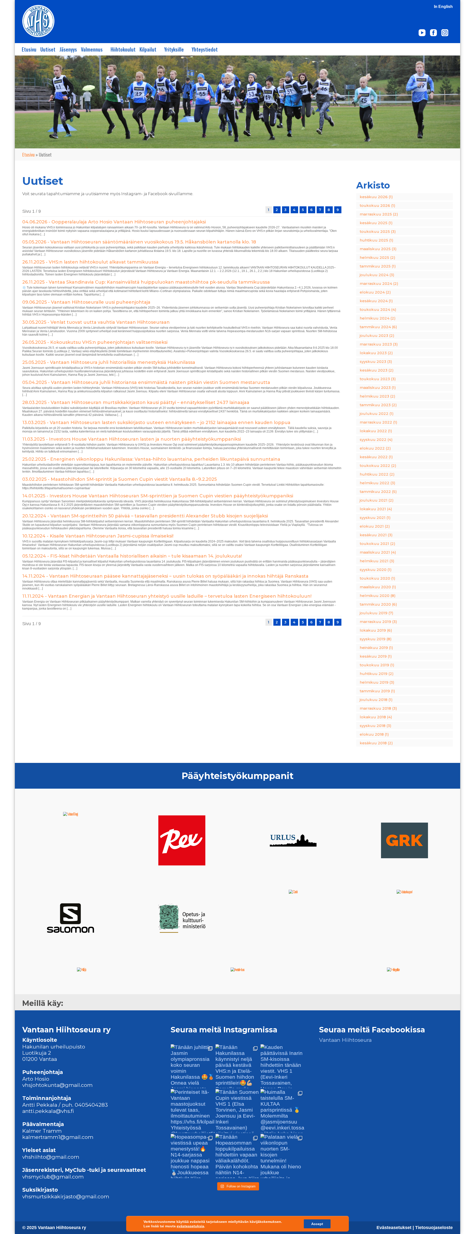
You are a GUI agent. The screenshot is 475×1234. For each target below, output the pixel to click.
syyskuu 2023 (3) (376, 361)
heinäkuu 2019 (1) (376, 647)
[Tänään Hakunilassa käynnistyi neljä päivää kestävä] (237, 1066)
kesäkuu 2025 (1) (376, 222)
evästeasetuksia (190, 1226)
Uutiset (47, 49)
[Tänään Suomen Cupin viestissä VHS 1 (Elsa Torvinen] (237, 1111)
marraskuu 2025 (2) (379, 214)
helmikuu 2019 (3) (377, 682)
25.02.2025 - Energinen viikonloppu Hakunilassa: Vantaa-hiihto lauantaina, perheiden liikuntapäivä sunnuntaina (151, 459)
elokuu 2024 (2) (375, 292)
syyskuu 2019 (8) (376, 639)
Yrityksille (174, 49)
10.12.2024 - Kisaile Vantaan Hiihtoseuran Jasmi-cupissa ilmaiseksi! (97, 536)
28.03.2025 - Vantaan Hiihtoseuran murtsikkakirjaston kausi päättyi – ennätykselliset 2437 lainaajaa (136, 402)
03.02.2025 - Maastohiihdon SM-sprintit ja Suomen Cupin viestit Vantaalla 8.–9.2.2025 (119, 479)
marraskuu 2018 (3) (378, 708)
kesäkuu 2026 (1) (376, 196)
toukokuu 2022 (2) (378, 465)
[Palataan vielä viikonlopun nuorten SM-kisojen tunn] (282, 1156)
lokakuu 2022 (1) (376, 431)
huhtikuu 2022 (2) (377, 474)
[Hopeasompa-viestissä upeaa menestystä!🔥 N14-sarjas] (192, 1156)
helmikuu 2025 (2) (377, 257)
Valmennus (92, 49)
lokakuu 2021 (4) (376, 509)
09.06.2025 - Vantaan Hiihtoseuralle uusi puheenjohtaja (87, 302)
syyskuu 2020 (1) (376, 569)
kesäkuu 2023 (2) (377, 370)
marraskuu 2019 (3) (378, 621)
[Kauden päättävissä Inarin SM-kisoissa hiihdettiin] (282, 1066)
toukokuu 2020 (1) (377, 578)
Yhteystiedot (205, 49)
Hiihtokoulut (123, 49)
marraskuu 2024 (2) (379, 283)
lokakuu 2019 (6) (376, 630)
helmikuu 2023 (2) (377, 396)
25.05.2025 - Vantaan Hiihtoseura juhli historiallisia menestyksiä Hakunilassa (108, 362)
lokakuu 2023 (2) (376, 352)
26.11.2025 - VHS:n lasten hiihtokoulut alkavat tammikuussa (90, 262)
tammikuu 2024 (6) (378, 326)
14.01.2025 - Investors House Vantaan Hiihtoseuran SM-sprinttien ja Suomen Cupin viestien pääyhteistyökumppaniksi (157, 496)
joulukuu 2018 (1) (376, 699)
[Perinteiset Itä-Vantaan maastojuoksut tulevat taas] (192, 1111)
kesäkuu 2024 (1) (376, 300)
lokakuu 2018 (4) (376, 717)
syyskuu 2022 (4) (376, 439)
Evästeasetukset (395, 1227)
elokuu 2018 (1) (374, 734)
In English (443, 6)
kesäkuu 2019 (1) (376, 656)
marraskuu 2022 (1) (378, 422)
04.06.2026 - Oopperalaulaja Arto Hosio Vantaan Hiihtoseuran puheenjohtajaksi (114, 222)
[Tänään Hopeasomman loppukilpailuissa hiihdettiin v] (237, 1156)
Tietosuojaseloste (434, 1227)
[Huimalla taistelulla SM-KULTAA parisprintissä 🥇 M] (282, 1111)
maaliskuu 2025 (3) (378, 248)
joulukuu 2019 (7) (376, 613)
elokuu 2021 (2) (375, 526)
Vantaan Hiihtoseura (345, 1040)
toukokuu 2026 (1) (377, 205)
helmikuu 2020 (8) (378, 595)
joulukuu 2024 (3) (377, 274)
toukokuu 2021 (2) (377, 543)
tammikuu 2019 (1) (377, 691)
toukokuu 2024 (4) (378, 309)
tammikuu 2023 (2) (378, 404)
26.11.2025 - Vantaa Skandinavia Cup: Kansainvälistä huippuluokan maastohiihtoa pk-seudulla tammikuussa (146, 282)
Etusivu (29, 49)
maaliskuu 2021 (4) (378, 552)
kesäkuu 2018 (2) (376, 743)
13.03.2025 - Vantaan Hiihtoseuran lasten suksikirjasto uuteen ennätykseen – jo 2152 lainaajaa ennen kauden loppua (156, 422)
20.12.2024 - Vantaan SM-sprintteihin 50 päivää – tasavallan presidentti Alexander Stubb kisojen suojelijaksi (145, 516)
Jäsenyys (68, 49)
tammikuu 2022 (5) (378, 491)
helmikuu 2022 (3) (377, 483)
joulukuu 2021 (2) (377, 500)
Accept (317, 1224)
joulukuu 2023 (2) (377, 335)
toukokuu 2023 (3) (378, 378)
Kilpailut (148, 49)
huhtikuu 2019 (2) (377, 673)
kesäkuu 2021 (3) (376, 535)
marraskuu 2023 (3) (379, 344)
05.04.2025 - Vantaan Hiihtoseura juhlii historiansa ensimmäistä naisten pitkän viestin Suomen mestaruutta (146, 382)
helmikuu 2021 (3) (377, 561)
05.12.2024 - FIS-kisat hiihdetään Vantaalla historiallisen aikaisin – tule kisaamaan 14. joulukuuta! (132, 556)
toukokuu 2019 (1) (377, 665)
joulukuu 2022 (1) (377, 413)
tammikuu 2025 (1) (378, 266)
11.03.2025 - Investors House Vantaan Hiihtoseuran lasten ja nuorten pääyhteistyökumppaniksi (131, 439)
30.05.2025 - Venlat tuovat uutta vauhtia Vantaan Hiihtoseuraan (96, 322)
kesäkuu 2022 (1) (376, 457)
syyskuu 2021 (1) (375, 517)
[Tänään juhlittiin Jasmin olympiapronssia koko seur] (192, 1066)
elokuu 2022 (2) (375, 448)
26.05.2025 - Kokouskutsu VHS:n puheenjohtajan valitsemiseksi (94, 342)
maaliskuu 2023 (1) (378, 387)
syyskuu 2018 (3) (375, 725)
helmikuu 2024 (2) (378, 318)
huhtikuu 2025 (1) (376, 240)
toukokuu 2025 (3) (378, 231)
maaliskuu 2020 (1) (378, 587)
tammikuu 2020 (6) (378, 604)
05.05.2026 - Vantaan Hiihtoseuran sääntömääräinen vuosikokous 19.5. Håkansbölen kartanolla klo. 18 (139, 242)
